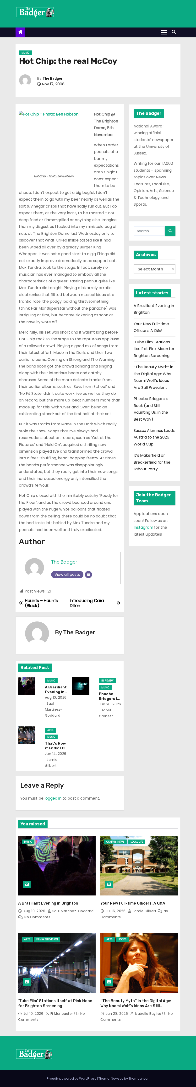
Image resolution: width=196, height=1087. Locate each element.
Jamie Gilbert (144, 911)
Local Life (137, 842)
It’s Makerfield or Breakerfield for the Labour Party (152, 462)
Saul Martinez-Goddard (53, 709)
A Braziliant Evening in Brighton (56, 692)
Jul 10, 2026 (33, 1013)
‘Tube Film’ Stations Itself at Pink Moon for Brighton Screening (154, 348)
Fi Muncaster (61, 1013)
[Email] (88, 574)
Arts (50, 730)
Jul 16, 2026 (116, 911)
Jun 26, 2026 (110, 704)
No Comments (37, 917)
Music (25, 53)
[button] (174, 32)
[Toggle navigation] (164, 32)
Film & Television (47, 939)
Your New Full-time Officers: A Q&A (132, 903)
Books (122, 939)
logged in (52, 798)
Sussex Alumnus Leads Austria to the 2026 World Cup (154, 437)
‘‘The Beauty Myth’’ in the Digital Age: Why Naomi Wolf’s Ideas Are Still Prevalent (135, 1006)
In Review (107, 680)
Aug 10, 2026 (56, 697)
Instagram (143, 527)
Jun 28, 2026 (117, 1013)
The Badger (53, 79)
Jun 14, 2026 (55, 753)
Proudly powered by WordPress (72, 1078)
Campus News (115, 842)
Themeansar (139, 1078)
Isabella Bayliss (148, 1013)
